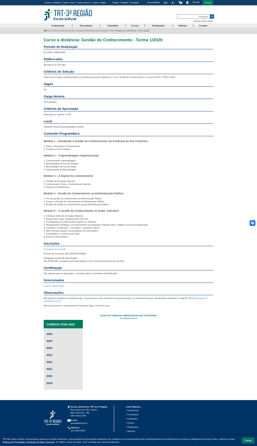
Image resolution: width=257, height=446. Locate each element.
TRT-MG (196, 2)
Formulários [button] (86, 25)
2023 (49, 355)
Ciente (248, 440)
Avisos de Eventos (66, 31)
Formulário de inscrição (55, 249)
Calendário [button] (112, 25)
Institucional (132, 410)
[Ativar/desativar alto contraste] (187, 2)
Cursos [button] (135, 25)
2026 (49, 333)
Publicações (133, 427)
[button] (208, 2)
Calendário (132, 418)
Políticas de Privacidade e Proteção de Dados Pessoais (29, 442)
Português (134, 3)
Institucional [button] (57, 25)
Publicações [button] (158, 25)
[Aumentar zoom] (166, 2)
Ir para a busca (83, 3)
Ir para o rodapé (99, 3)
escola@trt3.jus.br (79, 423)
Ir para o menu (68, 3)
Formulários (133, 414)
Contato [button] (203, 25)
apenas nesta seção (203, 21)
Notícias (131, 431)
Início (48, 31)
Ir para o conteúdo (52, 3)
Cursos (55, 31)
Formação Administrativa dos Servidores (92, 31)
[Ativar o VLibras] (180, 2)
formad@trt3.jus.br (128, 318)
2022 (49, 362)
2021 (49, 369)
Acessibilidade (153, 2)
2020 (112, 31)
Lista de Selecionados (54, 286)
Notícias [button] (182, 25)
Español (124, 3)
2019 (49, 383)
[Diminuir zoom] (173, 2)
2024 (49, 347)
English (115, 3)
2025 (49, 340)
